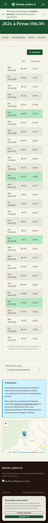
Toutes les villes (18, 37)
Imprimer (36, 52)
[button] (5, 4)
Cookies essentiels (24, 513)
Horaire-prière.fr (26, 4)
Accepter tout (24, 517)
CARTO (42, 452)
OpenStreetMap (23, 452)
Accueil (5, 37)
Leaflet (13, 452)
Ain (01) (32, 37)
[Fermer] (43, 14)
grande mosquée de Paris (26, 404)
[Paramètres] (43, 4)
